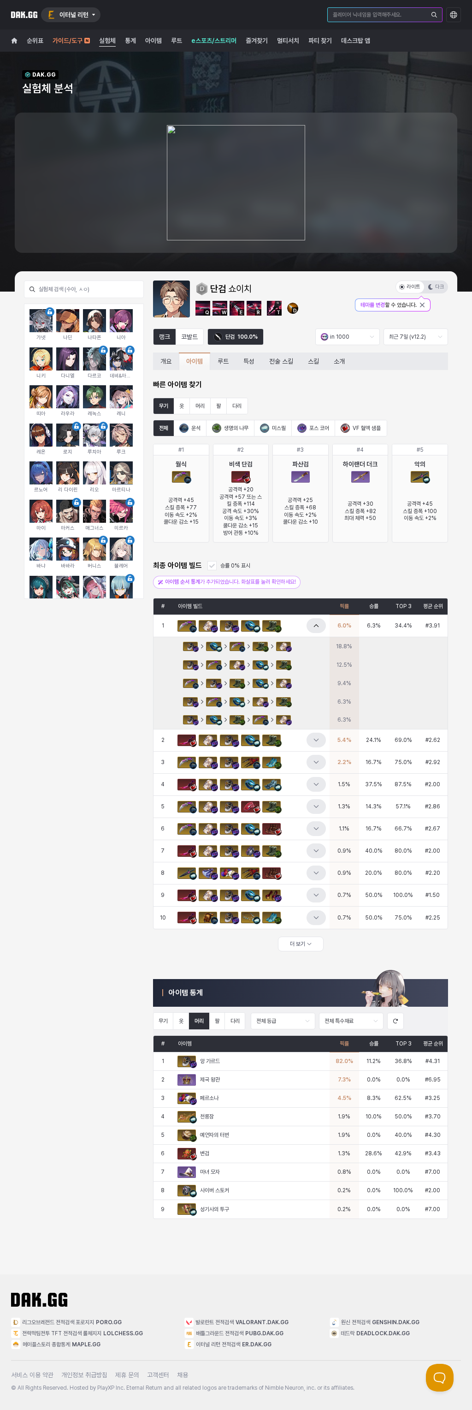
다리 (237, 406)
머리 (200, 406)
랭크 (164, 337)
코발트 (189, 337)
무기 (163, 406)
